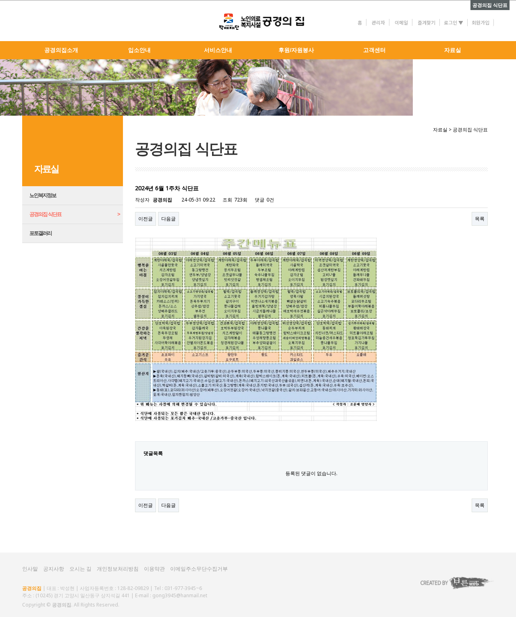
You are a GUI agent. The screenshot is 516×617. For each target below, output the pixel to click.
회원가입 (480, 22)
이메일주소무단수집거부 (199, 568)
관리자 (378, 22)
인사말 (30, 568)
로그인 (453, 22)
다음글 (168, 218)
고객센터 (374, 50)
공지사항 (53, 568)
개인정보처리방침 (118, 568)
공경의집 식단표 (45, 214)
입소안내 (139, 50)
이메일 (401, 22)
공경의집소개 (61, 50)
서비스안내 (218, 50)
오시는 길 (80, 568)
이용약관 (154, 568)
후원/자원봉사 (296, 50)
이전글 (145, 218)
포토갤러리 (40, 233)
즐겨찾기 (426, 22)
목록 (480, 218)
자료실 (452, 50)
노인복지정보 (42, 195)
